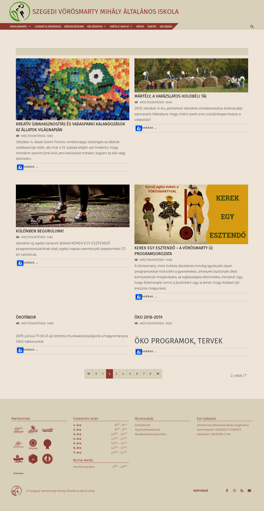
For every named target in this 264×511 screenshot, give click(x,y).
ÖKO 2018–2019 (148, 317)
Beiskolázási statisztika (150, 434)
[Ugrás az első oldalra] (89, 374)
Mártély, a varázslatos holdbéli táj (170, 96)
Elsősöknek (142, 425)
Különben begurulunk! (40, 230)
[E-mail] (249, 491)
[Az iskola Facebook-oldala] (227, 491)
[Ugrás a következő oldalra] (150, 374)
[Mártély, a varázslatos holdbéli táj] (191, 76)
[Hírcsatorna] (242, 491)
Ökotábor (26, 317)
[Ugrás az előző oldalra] (96, 374)
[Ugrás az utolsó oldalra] (158, 374)
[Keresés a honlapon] (252, 26)
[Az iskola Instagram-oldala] (235, 491)
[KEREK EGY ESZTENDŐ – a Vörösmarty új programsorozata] (191, 215)
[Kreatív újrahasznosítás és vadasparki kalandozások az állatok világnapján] (72, 89)
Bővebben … (28, 166)
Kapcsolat (200, 490)
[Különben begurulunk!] (73, 206)
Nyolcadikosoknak (147, 429)
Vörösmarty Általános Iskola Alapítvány (223, 425)
